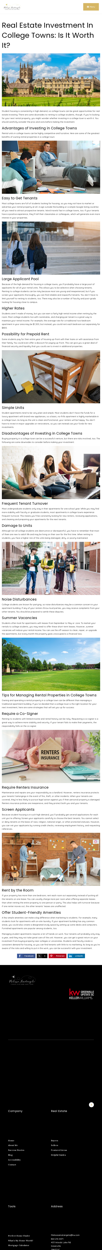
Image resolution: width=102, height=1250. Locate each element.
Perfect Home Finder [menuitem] (19, 1235)
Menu (92, 7)
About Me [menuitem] (13, 1145)
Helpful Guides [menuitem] (58, 1155)
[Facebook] (91, 1105)
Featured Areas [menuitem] (59, 1150)
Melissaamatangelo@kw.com (65, 1235)
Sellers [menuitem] (54, 1145)
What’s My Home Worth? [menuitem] (20, 1240)
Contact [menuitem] (12, 1164)
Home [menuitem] (11, 1140)
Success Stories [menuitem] (16, 1150)
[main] (51, 489)
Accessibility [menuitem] (14, 1160)
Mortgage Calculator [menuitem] (18, 1245)
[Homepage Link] (12, 6)
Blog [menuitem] (10, 1155)
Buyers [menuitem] (54, 1140)
